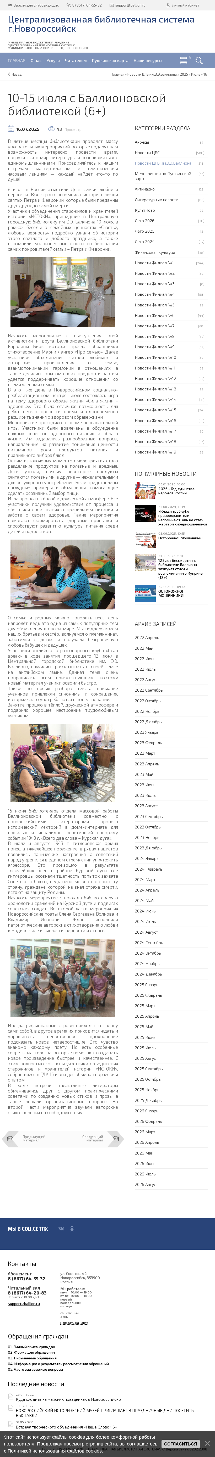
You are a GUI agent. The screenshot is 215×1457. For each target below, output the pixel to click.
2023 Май (144, 774)
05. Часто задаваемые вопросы (35, 1369)
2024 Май (144, 900)
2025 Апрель (147, 1015)
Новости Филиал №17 (155, 430)
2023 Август (146, 805)
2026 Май (144, 1152)
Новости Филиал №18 (155, 441)
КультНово (145, 210)
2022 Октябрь (148, 700)
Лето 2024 (145, 241)
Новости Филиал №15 (155, 409)
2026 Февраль (148, 1121)
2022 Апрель (147, 637)
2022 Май (144, 648)
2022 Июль (145, 668)
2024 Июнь (145, 910)
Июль (195, 74)
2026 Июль (145, 1173)
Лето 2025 (144, 230)
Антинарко (145, 188)
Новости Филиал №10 (155, 357)
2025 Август (146, 1058)
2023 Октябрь (148, 826)
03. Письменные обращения (32, 1357)
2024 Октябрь (148, 952)
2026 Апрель (147, 1142)
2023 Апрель (147, 763)
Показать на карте (74, 1322)
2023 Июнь (145, 784)
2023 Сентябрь (149, 816)
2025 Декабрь (148, 1100)
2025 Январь (146, 984)
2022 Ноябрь (147, 711)
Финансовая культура (155, 252)
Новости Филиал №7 (154, 325)
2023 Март (145, 752)
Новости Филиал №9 (155, 346)
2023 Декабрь (148, 847)
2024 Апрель (147, 889)
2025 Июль (145, 1047)
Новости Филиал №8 (155, 336)
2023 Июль (145, 795)
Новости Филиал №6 (155, 315)
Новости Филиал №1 (154, 262)
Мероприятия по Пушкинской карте (163, 176)
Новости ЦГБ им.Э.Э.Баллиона (163, 162)
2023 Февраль (148, 742)
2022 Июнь (145, 658)
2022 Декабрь (148, 721)
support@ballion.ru (24, 1303)
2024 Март (145, 879)
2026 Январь (146, 1110)
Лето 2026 (144, 220)
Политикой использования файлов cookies (55, 1451)
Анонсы (142, 141)
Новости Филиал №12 (155, 378)
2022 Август (146, 679)
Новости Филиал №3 (155, 283)
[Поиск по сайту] (199, 60)
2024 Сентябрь (149, 942)
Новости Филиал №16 (155, 420)
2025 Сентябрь (149, 1068)
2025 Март (145, 1005)
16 (205, 74)
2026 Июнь (145, 1163)
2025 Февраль (148, 995)
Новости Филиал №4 (155, 294)
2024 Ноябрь (147, 963)
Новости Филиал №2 (155, 273)
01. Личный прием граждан (31, 1346)
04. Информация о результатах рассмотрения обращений (58, 1363)
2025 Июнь (145, 1037)
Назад (17, 74)
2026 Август (146, 1184)
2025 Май (144, 1026)
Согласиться (180, 1444)
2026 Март (145, 1131)
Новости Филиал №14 (155, 399)
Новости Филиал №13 (155, 388)
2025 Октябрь (148, 1079)
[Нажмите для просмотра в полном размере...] (62, 291)
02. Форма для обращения (31, 1352)
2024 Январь (147, 858)
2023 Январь (146, 732)
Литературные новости (156, 199)
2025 (184, 74)
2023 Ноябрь (147, 837)
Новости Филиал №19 (155, 451)
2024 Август (146, 931)
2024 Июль (145, 921)
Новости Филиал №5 (155, 304)
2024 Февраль (148, 868)
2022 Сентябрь (149, 689)
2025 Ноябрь (147, 1089)
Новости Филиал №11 (155, 367)
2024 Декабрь (148, 973)
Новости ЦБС (147, 152)
